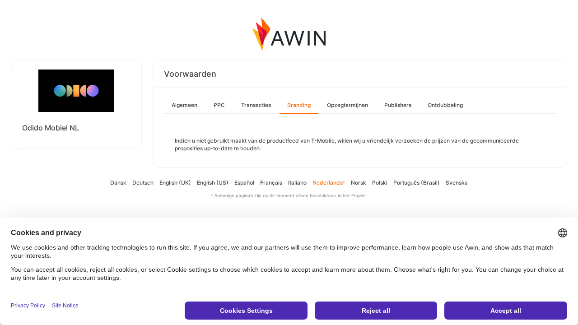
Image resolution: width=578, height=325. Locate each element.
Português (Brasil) (416, 182)
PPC (219, 105)
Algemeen (184, 105)
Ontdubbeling (445, 105)
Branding (299, 105)
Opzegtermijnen (347, 105)
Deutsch (143, 182)
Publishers (397, 105)
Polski (379, 182)
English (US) (212, 182)
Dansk (118, 182)
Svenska (457, 182)
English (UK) (175, 182)
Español (244, 182)
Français (271, 182)
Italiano (297, 182)
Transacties (256, 105)
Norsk (358, 182)
